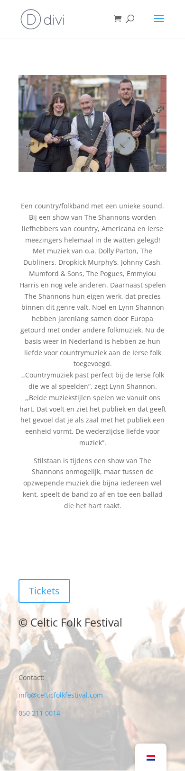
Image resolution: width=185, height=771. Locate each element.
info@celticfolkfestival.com (60, 694)
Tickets (44, 590)
